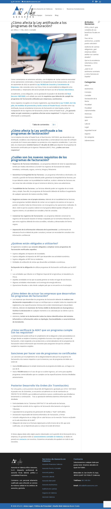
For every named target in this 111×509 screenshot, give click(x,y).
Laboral (87, 124)
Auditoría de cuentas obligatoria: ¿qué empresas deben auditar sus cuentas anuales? (92, 52)
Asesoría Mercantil (48, 481)
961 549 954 (86, 480)
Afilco (16, 30)
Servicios (58, 9)
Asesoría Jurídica (48, 472)
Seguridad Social (90, 130)
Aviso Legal (28, 506)
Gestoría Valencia (48, 497)
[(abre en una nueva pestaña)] (67, 94)
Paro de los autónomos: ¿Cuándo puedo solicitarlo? (92, 40)
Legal (87, 127)
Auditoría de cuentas (49, 489)
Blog (56, 15)
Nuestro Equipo (36, 15)
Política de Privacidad (42, 506)
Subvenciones (89, 140)
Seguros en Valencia (49, 493)
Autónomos (89, 89)
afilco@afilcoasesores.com (88, 485)
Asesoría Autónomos (49, 485)
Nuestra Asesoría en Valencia (41, 9)
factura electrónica (66, 90)
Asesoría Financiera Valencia (52, 464)
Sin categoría (89, 137)
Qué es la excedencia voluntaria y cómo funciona (92, 63)
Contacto (48, 15)
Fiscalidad (88, 105)
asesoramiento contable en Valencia (48, 437)
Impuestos (88, 117)
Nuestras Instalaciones (75, 9)
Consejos (88, 92)
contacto (22, 439)
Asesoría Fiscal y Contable (51, 468)
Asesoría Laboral (48, 477)
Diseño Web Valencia (61, 506)
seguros (87, 134)
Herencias (88, 114)
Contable (33, 30)
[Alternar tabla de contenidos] (52, 125)
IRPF (86, 120)
